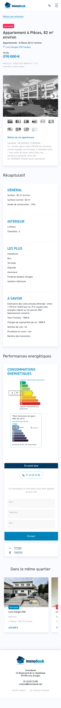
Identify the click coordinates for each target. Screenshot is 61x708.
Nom (10, 502)
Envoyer (31, 536)
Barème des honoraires (18, 336)
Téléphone (13, 512)
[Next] (53, 96)
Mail (10, 523)
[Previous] (7, 96)
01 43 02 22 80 (32, 475)
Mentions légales (18, 690)
